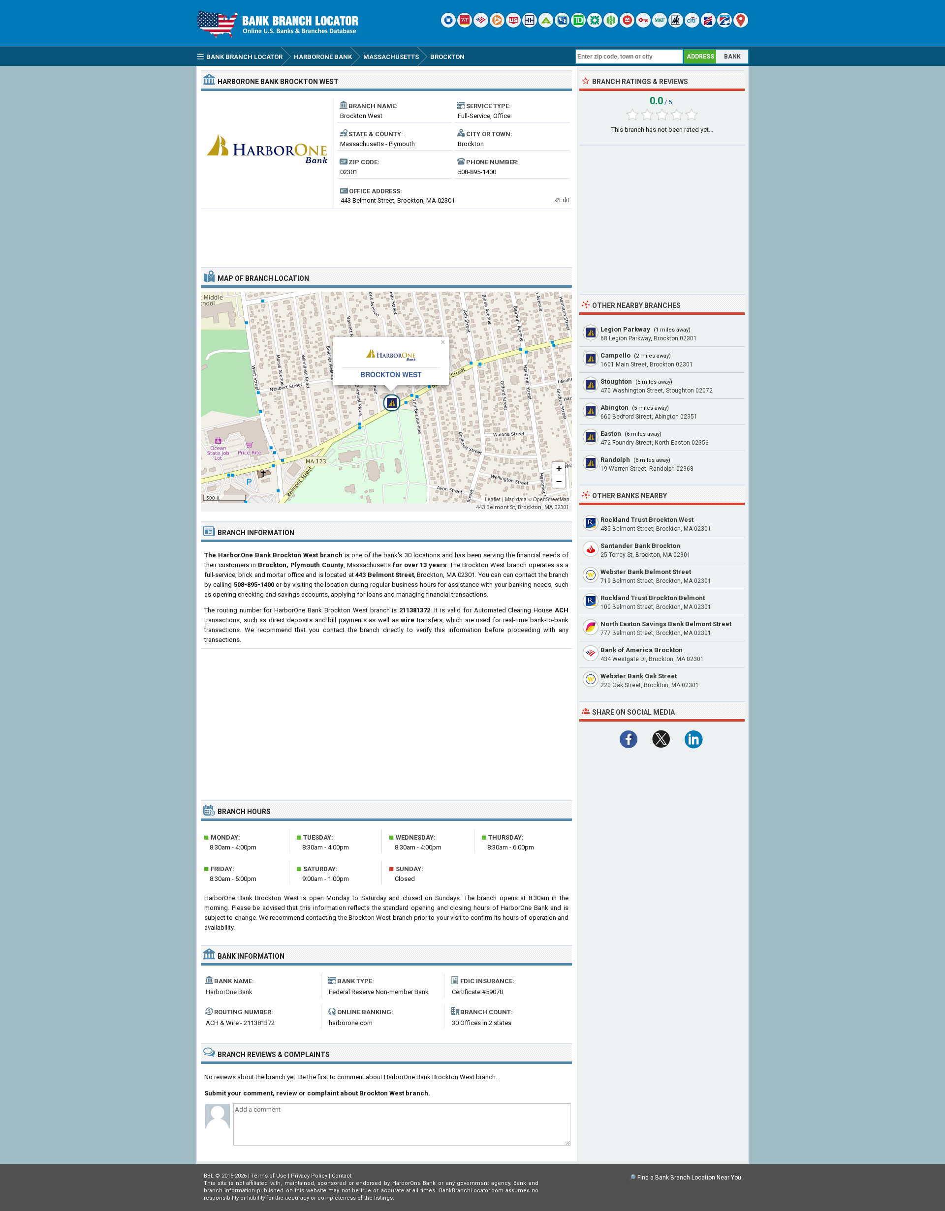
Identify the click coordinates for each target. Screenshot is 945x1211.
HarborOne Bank (229, 992)
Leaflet (493, 499)
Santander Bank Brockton (640, 545)
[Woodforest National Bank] (675, 25)
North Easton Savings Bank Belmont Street (665, 624)
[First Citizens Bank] (708, 25)
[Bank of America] (480, 25)
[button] (386, 397)
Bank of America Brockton (641, 650)
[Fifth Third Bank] (562, 25)
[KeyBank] (643, 25)
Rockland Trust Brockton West (646, 519)
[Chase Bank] (448, 25)
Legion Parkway (625, 329)
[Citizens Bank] (594, 25)
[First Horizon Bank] (724, 25)
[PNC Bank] (497, 25)
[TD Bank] (578, 25)
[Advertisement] (386, 234)
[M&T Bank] (659, 25)
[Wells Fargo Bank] (464, 25)
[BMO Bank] (627, 25)
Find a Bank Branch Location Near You (689, 1177)
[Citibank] (692, 25)
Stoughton (616, 381)
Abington (614, 407)
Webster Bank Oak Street (638, 676)
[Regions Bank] (545, 25)
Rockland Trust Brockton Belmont (652, 598)
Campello (615, 355)
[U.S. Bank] (513, 25)
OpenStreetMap (551, 499)
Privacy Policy (309, 1176)
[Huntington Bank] (610, 25)
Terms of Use (268, 1176)
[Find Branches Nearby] (740, 25)
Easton (610, 433)
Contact (341, 1176)
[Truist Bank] (529, 25)
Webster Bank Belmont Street (645, 571)
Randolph (615, 459)
